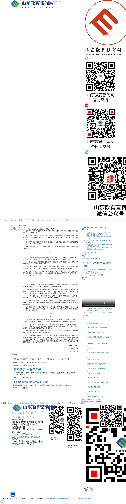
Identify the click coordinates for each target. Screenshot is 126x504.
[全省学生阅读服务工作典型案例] (92, 401)
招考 (27, 220)
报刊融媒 (66, 220)
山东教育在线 (71, 403)
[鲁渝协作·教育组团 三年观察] (91, 399)
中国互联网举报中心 (22, 434)
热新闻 (86, 315)
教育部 (10, 403)
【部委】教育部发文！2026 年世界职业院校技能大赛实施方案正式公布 (98, 234)
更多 (83, 231)
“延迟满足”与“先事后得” (27, 369)
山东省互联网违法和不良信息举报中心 (27, 438)
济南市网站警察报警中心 (63, 498)
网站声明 (21, 413)
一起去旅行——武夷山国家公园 (95, 311)
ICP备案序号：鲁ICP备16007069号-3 (23, 418)
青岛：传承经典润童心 (92, 273)
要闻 (5, 220)
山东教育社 (46, 403)
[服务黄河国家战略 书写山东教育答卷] (95, 227)
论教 (33, 220)
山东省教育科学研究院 (56, 403)
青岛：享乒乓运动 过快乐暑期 (94, 275)
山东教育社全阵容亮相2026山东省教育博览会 (99, 309)
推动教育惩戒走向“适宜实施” (30, 382)
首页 (11, 225)
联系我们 (33, 413)
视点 (53, 220)
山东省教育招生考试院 (36, 403)
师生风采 (40, 220)
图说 (48, 220)
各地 (59, 220)
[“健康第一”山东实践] (90, 252)
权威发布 (13, 220)
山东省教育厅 (26, 403)
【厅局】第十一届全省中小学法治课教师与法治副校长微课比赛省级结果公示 (99, 249)
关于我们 (27, 413)
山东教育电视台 (80, 403)
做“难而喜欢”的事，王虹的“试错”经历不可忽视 (41, 359)
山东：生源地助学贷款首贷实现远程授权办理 (99, 312)
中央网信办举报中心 (50, 498)
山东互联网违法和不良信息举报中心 (81, 498)
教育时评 (21, 225)
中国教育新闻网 (16, 403)
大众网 (65, 403)
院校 (20, 220)
